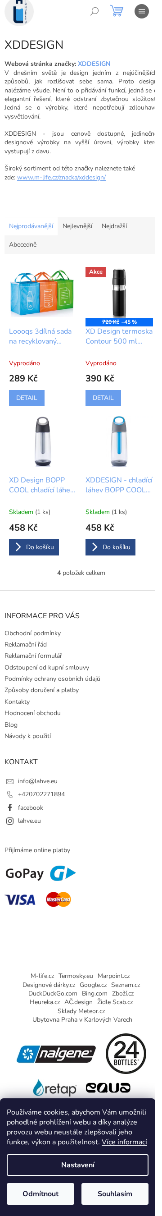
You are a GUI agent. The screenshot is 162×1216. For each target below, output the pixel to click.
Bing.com (95, 993)
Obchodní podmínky (32, 633)
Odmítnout (40, 1194)
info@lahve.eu (38, 781)
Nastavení (77, 1165)
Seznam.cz (125, 985)
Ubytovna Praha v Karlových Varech (82, 1019)
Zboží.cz (123, 993)
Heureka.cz (45, 1002)
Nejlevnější (77, 226)
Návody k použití (27, 736)
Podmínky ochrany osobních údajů (52, 679)
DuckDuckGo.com (52, 993)
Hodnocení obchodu (32, 713)
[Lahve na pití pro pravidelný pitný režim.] (108, 1087)
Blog (11, 724)
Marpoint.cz (114, 976)
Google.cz (93, 985)
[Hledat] (95, 11)
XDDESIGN (94, 64)
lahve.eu (29, 821)
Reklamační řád (25, 644)
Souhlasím (115, 1194)
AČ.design (78, 1002)
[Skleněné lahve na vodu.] (54, 1087)
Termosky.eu (75, 976)
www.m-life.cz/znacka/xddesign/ (61, 177)
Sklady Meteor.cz (81, 1011)
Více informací (124, 1142)
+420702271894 (41, 794)
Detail (26, 398)
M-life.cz (42, 976)
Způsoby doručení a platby (41, 690)
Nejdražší (114, 226)
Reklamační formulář (33, 656)
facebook (30, 807)
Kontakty (17, 701)
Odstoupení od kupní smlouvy (46, 667)
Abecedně (22, 244)
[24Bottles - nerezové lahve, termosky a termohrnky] (126, 1053)
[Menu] (142, 11)
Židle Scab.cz (115, 1002)
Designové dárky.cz (48, 985)
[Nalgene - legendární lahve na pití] (56, 1053)
